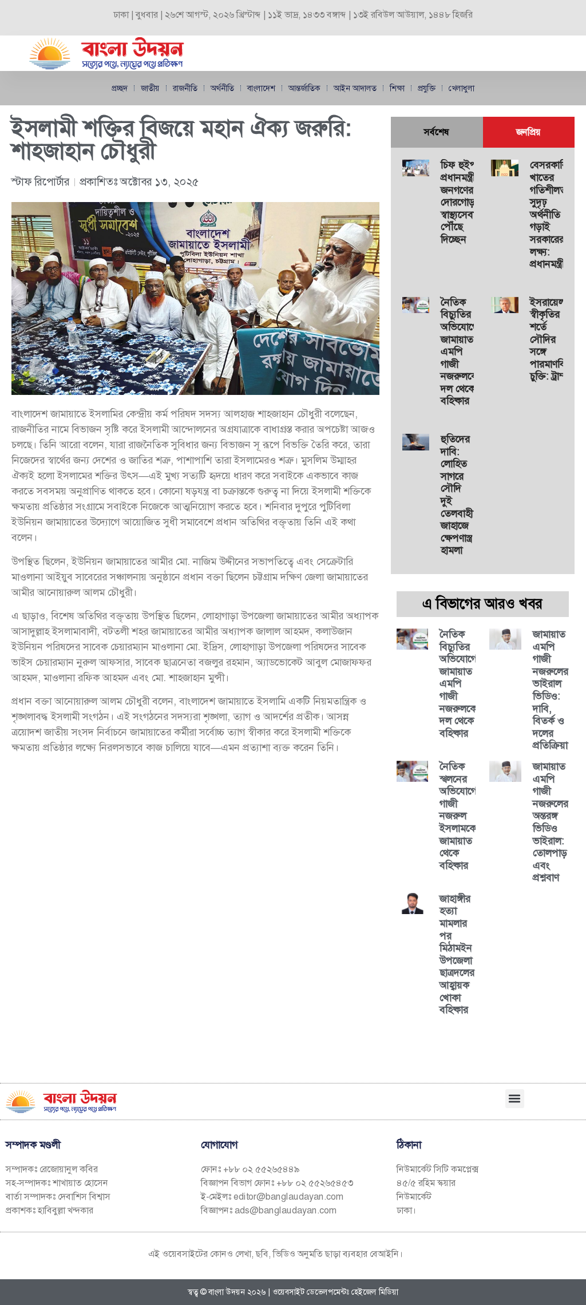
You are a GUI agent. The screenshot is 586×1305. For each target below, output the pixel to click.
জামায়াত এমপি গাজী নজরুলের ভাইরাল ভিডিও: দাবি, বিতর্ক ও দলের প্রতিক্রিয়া (550, 689)
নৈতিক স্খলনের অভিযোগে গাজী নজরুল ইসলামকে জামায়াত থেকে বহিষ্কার (458, 816)
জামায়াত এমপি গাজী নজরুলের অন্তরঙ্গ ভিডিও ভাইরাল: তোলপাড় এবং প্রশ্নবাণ (550, 822)
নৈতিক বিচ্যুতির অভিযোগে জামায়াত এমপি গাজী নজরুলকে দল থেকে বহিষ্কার (459, 351)
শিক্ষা (397, 88)
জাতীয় (150, 88)
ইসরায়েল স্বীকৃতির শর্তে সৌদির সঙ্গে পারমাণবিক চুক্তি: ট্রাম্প (551, 339)
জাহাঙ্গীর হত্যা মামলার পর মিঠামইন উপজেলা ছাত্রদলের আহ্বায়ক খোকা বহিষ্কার (457, 954)
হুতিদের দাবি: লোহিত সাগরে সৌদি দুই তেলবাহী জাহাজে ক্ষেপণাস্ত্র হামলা (457, 494)
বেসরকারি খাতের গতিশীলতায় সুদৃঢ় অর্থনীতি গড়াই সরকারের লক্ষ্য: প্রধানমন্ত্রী (552, 214)
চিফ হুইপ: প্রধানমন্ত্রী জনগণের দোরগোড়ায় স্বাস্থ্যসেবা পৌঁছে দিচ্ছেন (462, 202)
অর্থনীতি (222, 88)
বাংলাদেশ (261, 88)
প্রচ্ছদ (120, 88)
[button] (514, 1098)
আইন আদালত (355, 88)
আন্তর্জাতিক (304, 88)
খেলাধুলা (461, 88)
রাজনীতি (185, 88)
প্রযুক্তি (426, 88)
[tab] (437, 132)
